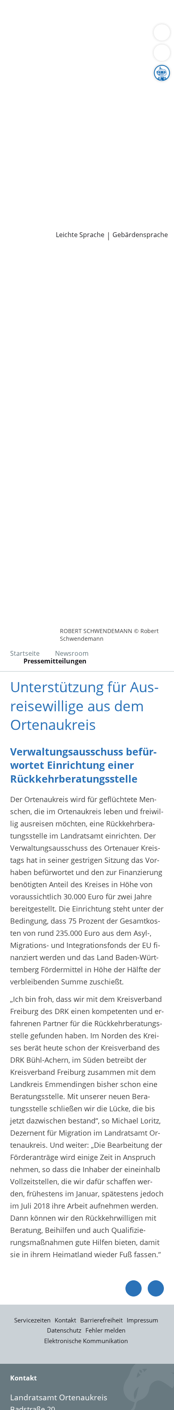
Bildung (135, 88)
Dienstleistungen (28, 5)
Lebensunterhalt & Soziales (76, 15)
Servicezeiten (32, 1320)
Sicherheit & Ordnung (43, 36)
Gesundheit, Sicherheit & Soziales (63, 88)
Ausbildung (132, 181)
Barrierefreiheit (101, 1320)
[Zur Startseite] (28, 262)
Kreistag (14, 140)
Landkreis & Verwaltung (40, 68)
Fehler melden (105, 1330)
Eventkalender (87, 181)
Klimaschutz (135, 98)
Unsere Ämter (23, 57)
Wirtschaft (99, 36)
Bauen (17, 15)
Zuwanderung (29, 98)
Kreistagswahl (29, 160)
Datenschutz (64, 1330)
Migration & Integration (72, 26)
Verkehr (137, 15)
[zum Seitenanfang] (156, 1288)
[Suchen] (162, 53)
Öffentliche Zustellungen (116, 223)
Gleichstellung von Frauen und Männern (74, 119)
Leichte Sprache (80, 235)
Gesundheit (138, 36)
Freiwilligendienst (103, 192)
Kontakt (65, 1320)
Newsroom (19, 212)
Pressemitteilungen (39, 223)
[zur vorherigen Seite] (133, 1288)
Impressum (142, 1320)
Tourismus (24, 108)
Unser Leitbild (29, 202)
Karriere (13, 171)
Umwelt (19, 46)
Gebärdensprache (140, 235)
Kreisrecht (125, 150)
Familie (18, 26)
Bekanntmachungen (79, 108)
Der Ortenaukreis (35, 78)
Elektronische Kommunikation (86, 1341)
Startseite (25, 653)
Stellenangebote (33, 181)
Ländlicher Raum (83, 98)
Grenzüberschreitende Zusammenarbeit (74, 129)
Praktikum (54, 192)
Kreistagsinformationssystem (56, 150)
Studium (20, 192)
